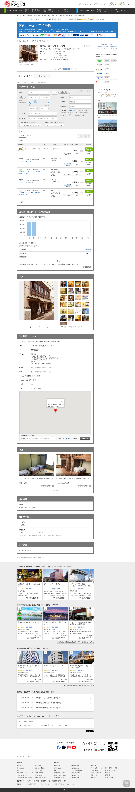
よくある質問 (94, 4)
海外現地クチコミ (77, 773)
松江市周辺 (62, 52)
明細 (81, 150)
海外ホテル (57, 765)
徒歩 (69, 438)
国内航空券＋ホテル (23, 775)
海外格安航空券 (58, 768)
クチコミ (44, 76)
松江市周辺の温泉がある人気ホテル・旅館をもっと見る (75, 642)
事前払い (78, 153)
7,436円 (88, 253)
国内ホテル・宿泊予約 (35, 25)
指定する (74, 102)
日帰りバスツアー (40, 773)
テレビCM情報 (109, 777)
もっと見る (56, 261)
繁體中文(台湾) (45, 781)
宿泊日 (21, 92)
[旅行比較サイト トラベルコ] (17, 15)
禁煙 (22, 131)
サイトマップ (94, 765)
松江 (57, 55)
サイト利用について (96, 768)
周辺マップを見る (61, 57)
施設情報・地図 (42, 82)
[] (99, 19)
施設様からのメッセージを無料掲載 (107, 46)
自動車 (75, 438)
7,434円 (88, 249)
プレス (107, 765)
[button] (62, 69)
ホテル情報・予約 (26, 76)
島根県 (56, 52)
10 (112, 115)
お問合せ (112, 4)
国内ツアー (20, 770)
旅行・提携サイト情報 (111, 768)
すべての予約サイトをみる (55, 125)
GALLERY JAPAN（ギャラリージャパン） (39, 784)
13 (116, 115)
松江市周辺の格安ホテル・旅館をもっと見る (79, 685)
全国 (20, 721)
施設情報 (107, 60)
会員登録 (67, 174)
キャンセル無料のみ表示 (77, 115)
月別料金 (24, 243)
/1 (50, 474)
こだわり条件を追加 (30, 125)
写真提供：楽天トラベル (25, 62)
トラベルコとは (83, 4)
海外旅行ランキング (77, 775)
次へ (46, 327)
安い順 (22, 136)
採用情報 (107, 775)
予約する (88, 149)
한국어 (65, 781)
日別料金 (34, 243)
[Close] (61, 401)
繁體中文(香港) (56, 781)
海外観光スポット (77, 768)
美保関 (59, 725)
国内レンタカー (39, 770)
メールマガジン (95, 777)
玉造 (52, 725)
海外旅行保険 (75, 765)
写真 (32, 82)
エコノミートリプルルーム (25, 182)
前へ (31, 327)
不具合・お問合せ (96, 772)
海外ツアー (57, 770)
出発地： (24, 438)
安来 (66, 725)
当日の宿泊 (65, 92)
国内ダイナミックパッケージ (25, 773)
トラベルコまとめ (77, 770)
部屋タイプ (56, 144)
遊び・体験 (38, 765)
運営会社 (107, 772)
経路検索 (85, 438)
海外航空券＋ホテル (59, 773)
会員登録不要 (67, 153)
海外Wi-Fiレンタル (59, 777)
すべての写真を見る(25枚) (27, 64)
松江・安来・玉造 (25, 725)
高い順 (29, 136)
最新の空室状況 (85, 136)
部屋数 (62, 97)
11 (113, 115)
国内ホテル (20, 765)
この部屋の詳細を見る (47, 486)
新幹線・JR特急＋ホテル (25, 777)
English (29, 781)
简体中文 (36, 781)
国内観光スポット (40, 775)
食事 (45, 144)
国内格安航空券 (21, 768)
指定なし (73, 110)
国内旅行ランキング (40, 777)
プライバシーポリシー (111, 770)
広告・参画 (94, 775)
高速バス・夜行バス (40, 768)
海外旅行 (56, 763)
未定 (31, 92)
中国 (25, 721)
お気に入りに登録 (89, 45)
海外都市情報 (75, 777)
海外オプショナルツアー (61, 775)
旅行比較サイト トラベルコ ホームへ (26, 756)
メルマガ (102, 4)
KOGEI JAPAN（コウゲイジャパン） (63, 784)
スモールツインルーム (24, 150)
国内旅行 (19, 763)
